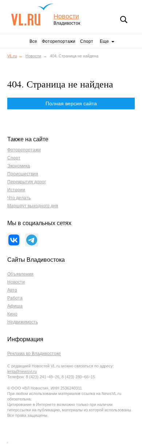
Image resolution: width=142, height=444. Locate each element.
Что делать (19, 197)
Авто (12, 290)
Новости (66, 16)
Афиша (15, 306)
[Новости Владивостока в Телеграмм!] (31, 240)
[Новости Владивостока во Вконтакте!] (13, 240)
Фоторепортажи (58, 41)
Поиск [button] (124, 19)
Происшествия (22, 173)
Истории (16, 189)
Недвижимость (22, 322)
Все (33, 41)
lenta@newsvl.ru (22, 371)
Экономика (18, 165)
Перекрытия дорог (26, 181)
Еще (104, 41)
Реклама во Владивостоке (34, 353)
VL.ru (32, 14)
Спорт (86, 41)
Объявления (20, 274)
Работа (15, 298)
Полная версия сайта (71, 103)
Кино (12, 314)
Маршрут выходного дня (32, 205)
